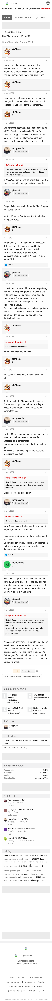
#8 (47, 336)
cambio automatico (16, 862)
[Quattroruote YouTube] (28, 967)
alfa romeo (19, 856)
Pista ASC (39, 986)
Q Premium (7, 9)
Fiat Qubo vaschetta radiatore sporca (21, 828)
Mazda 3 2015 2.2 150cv (17, 838)
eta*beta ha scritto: (12, 165)
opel (41, 874)
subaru (6, 881)
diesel (24, 865)
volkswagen (35, 880)
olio (37, 874)
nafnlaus (10, 702)
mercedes (7, 874)
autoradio (20, 859)
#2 (47, 93)
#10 (46, 396)
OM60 (25, 740)
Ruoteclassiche (29, 982)
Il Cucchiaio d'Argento (35, 978)
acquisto (7, 855)
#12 (46, 472)
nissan (33, 874)
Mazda (10, 843)
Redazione (29, 961)
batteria (27, 859)
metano (14, 874)
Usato (25, 9)
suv (11, 881)
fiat (31, 866)
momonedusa (9, 740)
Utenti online (10, 736)
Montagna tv (28, 986)
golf (18, 871)
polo (19, 877)
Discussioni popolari (15, 689)
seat (43, 877)
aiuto (13, 855)
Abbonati (45, 9)
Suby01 (35, 713)
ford (41, 866)
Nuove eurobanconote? (16, 800)
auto (41, 855)
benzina (35, 858)
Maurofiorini (33, 740)
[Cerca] (48, 17)
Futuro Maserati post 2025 (18, 819)
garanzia (13, 871)
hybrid (39, 871)
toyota (20, 880)
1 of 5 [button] (16, 671)
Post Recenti (9, 796)
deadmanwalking (39, 697)
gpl (23, 870)
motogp (20, 874)
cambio (6, 862)
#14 (46, 574)
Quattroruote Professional (16, 991)
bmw (42, 859)
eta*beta (9, 42)
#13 (46, 511)
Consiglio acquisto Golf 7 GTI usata (21, 809)
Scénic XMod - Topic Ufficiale (15, 709)
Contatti (21, 961)
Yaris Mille (18, 740)
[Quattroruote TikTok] (24, 967)
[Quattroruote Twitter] (31, 967)
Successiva (26, 671)
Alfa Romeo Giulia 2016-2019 (40, 709)
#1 (47, 60)
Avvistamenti (39, 695)
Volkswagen (12, 815)
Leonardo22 (9, 743)
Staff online (9, 721)
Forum (7, 17)
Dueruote (21, 978)
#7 (47, 283)
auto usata (12, 859)
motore (26, 874)
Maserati (11, 824)
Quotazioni (34, 9)
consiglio (38, 862)
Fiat (9, 834)
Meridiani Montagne (14, 982)
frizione (6, 871)
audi (36, 855)
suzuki (15, 881)
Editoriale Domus (15, 986)
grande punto (31, 871)
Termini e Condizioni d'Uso (26, 964)
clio (25, 862)
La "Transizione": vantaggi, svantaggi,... (14, 697)
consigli (31, 862)
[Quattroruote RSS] (34, 967)
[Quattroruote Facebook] (18, 967)
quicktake (11, 713)
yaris (43, 881)
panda (6, 877)
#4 (47, 159)
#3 (47, 123)
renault (38, 877)
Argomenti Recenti (22, 17)
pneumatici (13, 877)
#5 (47, 201)
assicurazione (29, 856)
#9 (47, 370)
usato (26, 880)
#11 (46, 429)
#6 (47, 238)
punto (32, 877)
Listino (17, 9)
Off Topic (11, 805)
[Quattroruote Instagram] (21, 967)
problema (26, 877)
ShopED (41, 991)
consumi (17, 866)
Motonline (41, 982)
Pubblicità (32, 991)
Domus (12, 978)
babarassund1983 (41, 778)
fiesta (36, 866)
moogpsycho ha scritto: (14, 342)
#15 (46, 610)
